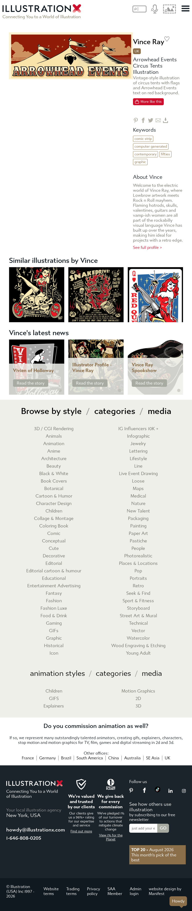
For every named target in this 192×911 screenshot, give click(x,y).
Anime (53, 451)
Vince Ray (148, 42)
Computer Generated (150, 146)
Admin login (135, 891)
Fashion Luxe (53, 608)
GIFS (54, 698)
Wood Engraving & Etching (138, 645)
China (113, 758)
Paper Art (138, 533)
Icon (54, 653)
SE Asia (153, 758)
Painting (138, 526)
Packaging (138, 518)
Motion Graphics (138, 691)
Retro (138, 586)
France (28, 758)
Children (54, 511)
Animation (53, 443)
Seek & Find (138, 593)
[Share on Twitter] (150, 120)
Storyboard (138, 608)
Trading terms (73, 891)
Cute (54, 548)
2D (138, 698)
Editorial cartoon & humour (53, 571)
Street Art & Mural (138, 615)
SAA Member (115, 891)
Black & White (53, 473)
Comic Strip (143, 139)
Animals (54, 436)
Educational (54, 578)
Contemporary (145, 154)
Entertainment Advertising (53, 586)
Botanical (53, 488)
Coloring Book (53, 526)
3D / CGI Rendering (54, 428)
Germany (47, 758)
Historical (54, 645)
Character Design (54, 503)
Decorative (54, 556)
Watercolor (138, 638)
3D (138, 706)
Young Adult (138, 653)
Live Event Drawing (138, 473)
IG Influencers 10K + (138, 428)
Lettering (138, 451)
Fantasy (54, 593)
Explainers (54, 706)
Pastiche (138, 541)
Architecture (53, 458)
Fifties (165, 154)
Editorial (54, 563)
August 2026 (152, 849)
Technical (138, 623)
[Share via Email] (158, 120)
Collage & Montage (54, 518)
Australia (132, 758)
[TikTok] (157, 790)
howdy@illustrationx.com (35, 830)
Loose (138, 481)
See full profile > (147, 247)
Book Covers (54, 481)
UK (167, 758)
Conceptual (54, 541)
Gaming (54, 623)
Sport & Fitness (138, 601)
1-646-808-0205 (23, 838)
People (138, 548)
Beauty (53, 466)
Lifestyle (138, 458)
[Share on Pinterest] (135, 120)
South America (89, 758)
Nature (138, 503)
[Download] (165, 120)
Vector (138, 630)
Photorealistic (138, 556)
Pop (138, 571)
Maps (138, 488)
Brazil (66, 758)
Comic (53, 533)
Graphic (140, 162)
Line (138, 466)
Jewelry (138, 443)
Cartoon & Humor (54, 496)
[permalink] (60, 390)
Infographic (138, 436)
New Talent (138, 511)
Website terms (51, 891)
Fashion (54, 601)
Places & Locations (138, 563)
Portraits (138, 578)
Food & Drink (53, 615)
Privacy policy (93, 891)
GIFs (53, 630)
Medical (138, 496)
